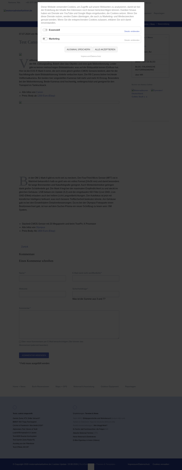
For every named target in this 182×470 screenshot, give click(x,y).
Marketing (54, 39)
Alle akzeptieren (105, 49)
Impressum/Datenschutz (91, 56)
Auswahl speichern (78, 49)
